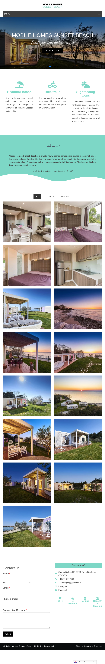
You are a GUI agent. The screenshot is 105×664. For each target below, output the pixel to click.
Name (6, 574)
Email (6, 588)
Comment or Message (15, 610)
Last (29, 582)
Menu (7, 14)
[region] (52, 43)
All (37, 196)
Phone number (10, 599)
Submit (8, 634)
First (4, 582)
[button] (4, 43)
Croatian (81, 661)
